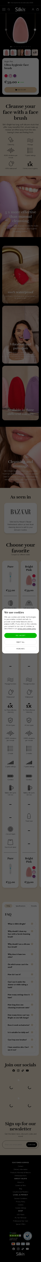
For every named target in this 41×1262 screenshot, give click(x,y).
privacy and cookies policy (27, 629)
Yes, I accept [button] (20, 635)
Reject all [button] (20, 642)
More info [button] (20, 649)
